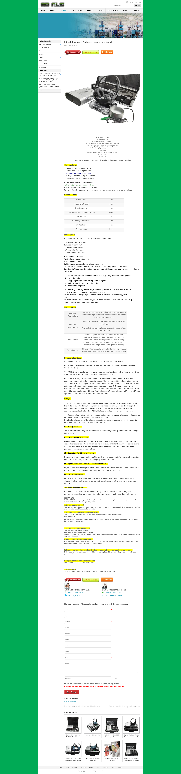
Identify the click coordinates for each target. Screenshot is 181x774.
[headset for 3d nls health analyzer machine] (92, 733)
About (52, 10)
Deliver (90, 10)
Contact (135, 10)
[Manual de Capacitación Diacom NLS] (92, 757)
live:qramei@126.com (114, 595)
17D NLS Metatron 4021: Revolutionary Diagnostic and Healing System (131, 760)
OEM (125, 10)
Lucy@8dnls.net (135, 2)
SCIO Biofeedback (44, 47)
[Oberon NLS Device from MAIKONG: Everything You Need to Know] (73, 733)
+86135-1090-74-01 (75, 593)
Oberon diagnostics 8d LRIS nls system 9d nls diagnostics (82, 706)
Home (43, 10)
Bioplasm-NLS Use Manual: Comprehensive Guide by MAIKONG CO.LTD (131, 737)
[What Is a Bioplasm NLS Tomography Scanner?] (112, 733)
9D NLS (41, 54)
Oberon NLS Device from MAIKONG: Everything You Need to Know (73, 737)
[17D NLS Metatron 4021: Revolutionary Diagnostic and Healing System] (131, 757)
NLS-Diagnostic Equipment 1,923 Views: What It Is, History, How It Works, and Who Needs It (48, 80)
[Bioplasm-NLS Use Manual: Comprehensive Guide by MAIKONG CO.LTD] (131, 733)
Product (64, 10)
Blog (101, 10)
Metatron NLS (43, 64)
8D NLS (41, 51)
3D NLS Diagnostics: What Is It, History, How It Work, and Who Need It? (49, 86)
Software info (42, 67)
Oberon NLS (42, 57)
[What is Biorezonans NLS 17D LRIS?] (112, 757)
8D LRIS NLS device (74, 45)
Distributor (113, 10)
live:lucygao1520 (74, 595)
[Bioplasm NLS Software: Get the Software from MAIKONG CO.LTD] (73, 757)
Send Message (71, 692)
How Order (77, 10)
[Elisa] (67, 588)
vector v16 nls (43, 60)
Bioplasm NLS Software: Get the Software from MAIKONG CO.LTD (73, 760)
